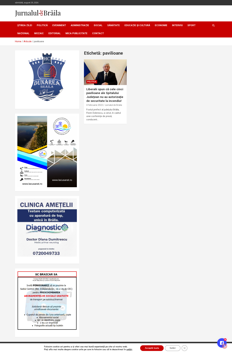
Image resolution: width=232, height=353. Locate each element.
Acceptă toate (152, 348)
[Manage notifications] (224, 346)
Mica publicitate (76, 33)
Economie (161, 25)
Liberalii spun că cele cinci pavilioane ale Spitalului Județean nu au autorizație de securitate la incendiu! (104, 95)
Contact (98, 33)
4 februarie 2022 (94, 105)
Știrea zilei (24, 25)
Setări (173, 348)
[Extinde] (72, 202)
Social (98, 25)
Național (23, 33)
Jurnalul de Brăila (113, 105)
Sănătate (113, 25)
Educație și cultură (137, 25)
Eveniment (59, 25)
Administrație (80, 25)
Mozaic (39, 33)
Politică (42, 25)
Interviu (177, 25)
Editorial (54, 33)
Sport (191, 25)
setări (129, 349)
